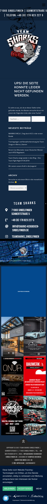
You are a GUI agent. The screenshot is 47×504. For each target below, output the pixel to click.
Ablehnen (9, 488)
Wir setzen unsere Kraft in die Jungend (22, 166)
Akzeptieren (24, 488)
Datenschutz (30, 463)
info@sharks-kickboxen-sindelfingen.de (25, 228)
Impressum (20, 463)
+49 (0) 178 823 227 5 (30, 15)
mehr (39, 488)
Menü (43, 5)
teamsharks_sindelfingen (25, 236)
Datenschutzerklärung (27, 500)
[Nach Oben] (23, 441)
